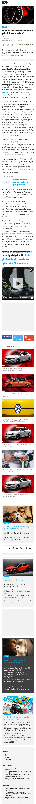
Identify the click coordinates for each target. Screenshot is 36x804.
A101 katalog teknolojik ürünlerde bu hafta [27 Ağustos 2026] (16, 539)
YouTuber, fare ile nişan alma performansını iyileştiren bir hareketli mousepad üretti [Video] (17, 668)
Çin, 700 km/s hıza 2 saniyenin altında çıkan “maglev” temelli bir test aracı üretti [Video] (17, 675)
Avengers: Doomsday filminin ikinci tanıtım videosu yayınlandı (16, 661)
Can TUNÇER (6, 36)
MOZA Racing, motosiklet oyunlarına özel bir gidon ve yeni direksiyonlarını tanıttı (17, 591)
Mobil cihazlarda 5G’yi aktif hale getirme (15, 792)
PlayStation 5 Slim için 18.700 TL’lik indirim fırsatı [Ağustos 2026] (16, 734)
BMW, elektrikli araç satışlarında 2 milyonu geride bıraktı (15, 586)
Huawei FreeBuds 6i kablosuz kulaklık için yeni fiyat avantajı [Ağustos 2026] (17, 724)
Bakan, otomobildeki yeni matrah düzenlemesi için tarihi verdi (14, 370)
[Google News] (26, 44)
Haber (6, 523)
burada (4, 92)
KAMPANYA (7, 713)
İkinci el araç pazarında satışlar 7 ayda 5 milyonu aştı (17, 602)
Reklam (7, 756)
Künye (6, 754)
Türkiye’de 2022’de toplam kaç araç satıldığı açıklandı (18, 395)
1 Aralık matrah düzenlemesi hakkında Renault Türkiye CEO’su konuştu (16, 420)
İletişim (7, 757)
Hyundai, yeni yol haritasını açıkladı (16, 580)
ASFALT (4, 26)
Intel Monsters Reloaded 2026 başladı (17, 533)
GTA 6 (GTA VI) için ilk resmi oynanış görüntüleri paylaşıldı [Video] (16, 528)
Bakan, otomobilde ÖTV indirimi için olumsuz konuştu (15, 496)
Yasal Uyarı (8, 759)
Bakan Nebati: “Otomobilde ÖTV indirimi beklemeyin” (17, 445)
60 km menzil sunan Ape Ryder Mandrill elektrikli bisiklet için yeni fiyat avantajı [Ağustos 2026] (18, 740)
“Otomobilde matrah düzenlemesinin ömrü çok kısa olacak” (17, 470)
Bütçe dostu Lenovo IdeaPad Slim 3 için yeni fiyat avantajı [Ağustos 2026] (17, 729)
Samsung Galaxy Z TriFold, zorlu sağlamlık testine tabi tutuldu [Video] (17, 688)
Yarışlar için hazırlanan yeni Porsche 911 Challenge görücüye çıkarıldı (17, 597)
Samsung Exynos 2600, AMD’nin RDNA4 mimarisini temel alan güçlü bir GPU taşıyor (18, 681)
